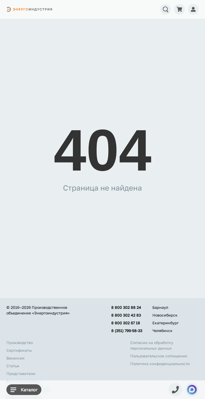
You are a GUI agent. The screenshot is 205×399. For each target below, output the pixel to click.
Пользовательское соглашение (158, 356)
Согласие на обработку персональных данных (151, 345)
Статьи (12, 366)
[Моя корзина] (179, 9)
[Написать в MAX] (192, 389)
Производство (19, 342)
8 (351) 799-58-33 (126, 330)
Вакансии (15, 358)
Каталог (29, 389)
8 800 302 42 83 (126, 315)
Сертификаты (19, 350)
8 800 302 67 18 (125, 323)
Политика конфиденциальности (160, 363)
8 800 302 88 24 (126, 307)
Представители (20, 373)
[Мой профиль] (193, 9)
